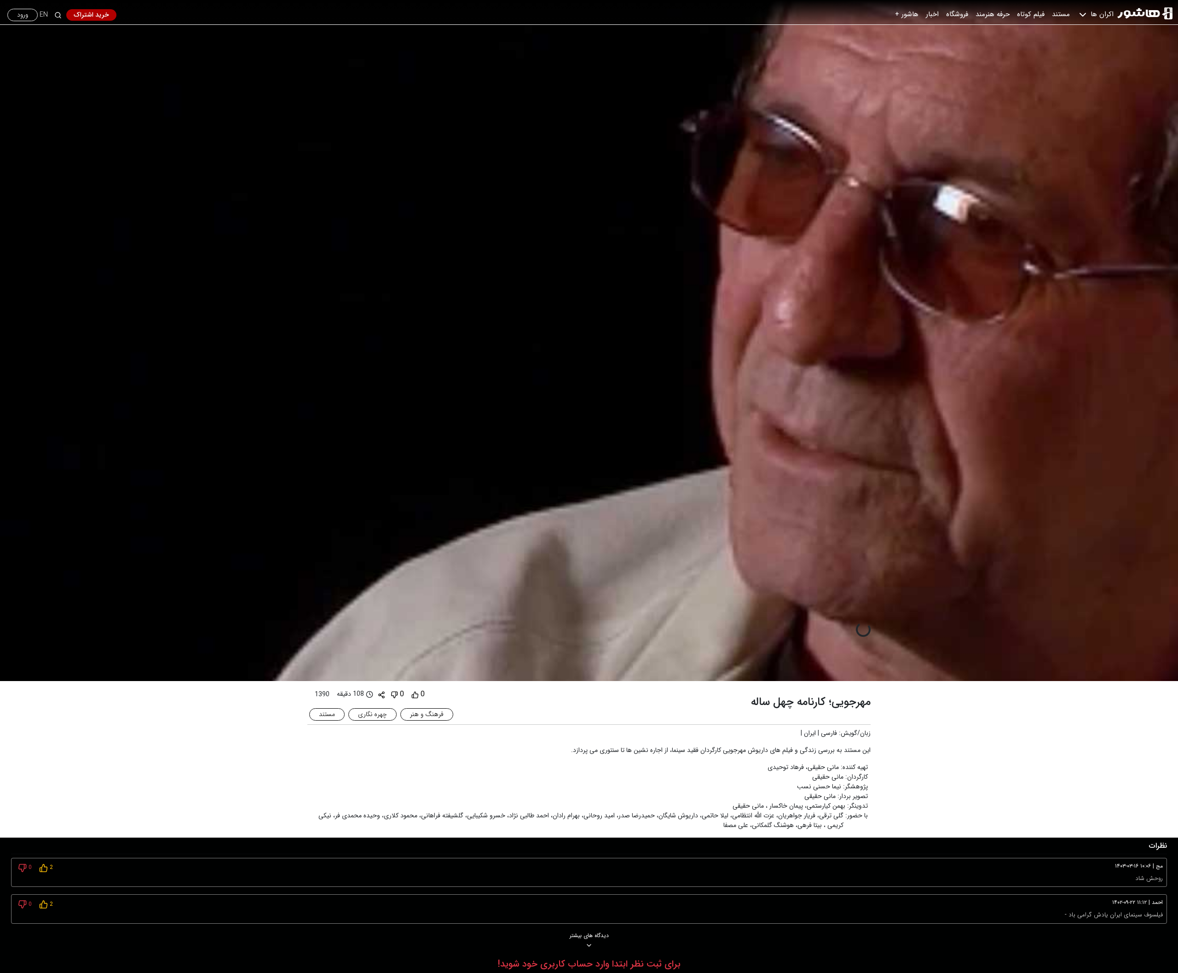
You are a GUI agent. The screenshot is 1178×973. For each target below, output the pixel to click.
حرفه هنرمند (993, 14)
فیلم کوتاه (1031, 14)
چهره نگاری (372, 714)
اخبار (932, 14)
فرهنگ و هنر (427, 714)
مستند (1061, 14)
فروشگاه (957, 14)
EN (44, 15)
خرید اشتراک (91, 15)
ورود (22, 15)
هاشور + (906, 14)
